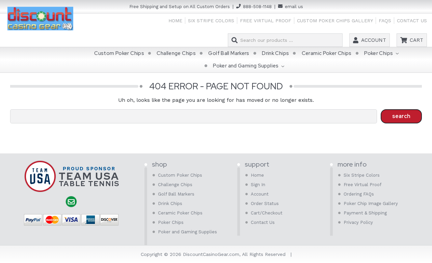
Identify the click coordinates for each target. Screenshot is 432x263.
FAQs (385, 20)
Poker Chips (379, 53)
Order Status (265, 203)
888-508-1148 (257, 6)
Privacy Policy (358, 222)
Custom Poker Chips (119, 53)
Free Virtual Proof (265, 20)
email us (294, 6)
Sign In (258, 184)
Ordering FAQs (359, 194)
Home (175, 20)
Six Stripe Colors (211, 20)
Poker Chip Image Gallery (371, 203)
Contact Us (412, 20)
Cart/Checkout (266, 212)
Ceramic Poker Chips (327, 53)
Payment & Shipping (365, 212)
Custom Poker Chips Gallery (335, 20)
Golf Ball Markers (228, 53)
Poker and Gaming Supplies (246, 65)
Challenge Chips (176, 53)
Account (373, 40)
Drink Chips (275, 53)
